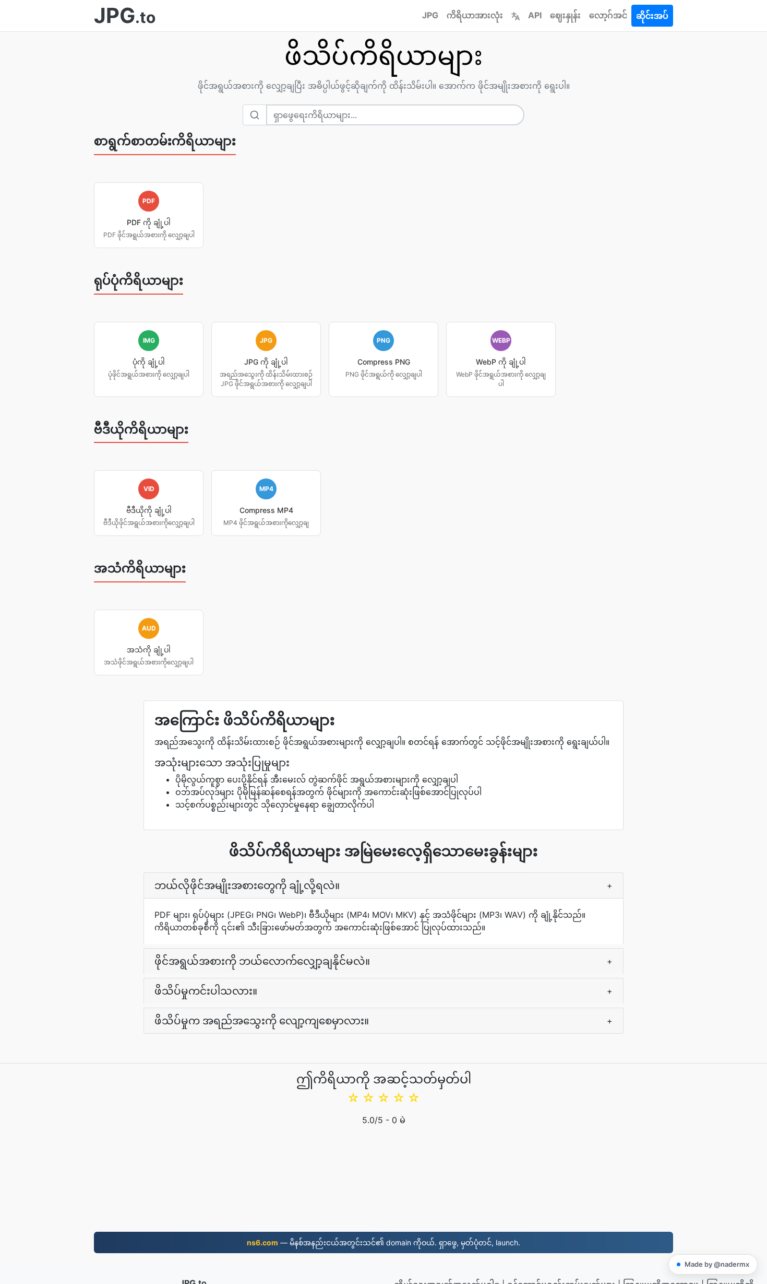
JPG (430, 15)
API (535, 15)
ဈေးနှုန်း (565, 15)
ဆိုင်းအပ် (652, 15)
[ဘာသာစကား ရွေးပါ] (515, 15)
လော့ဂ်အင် (608, 15)
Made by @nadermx (717, 1264)
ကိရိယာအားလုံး (475, 15)
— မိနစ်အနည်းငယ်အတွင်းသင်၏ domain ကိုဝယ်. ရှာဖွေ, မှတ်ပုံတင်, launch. (383, 1242)
